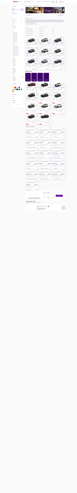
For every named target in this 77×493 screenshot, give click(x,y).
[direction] (48, 206)
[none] (17, 20)
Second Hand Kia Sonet (29, 33)
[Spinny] (15, 2)
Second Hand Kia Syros (29, 35)
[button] (20, 2)
